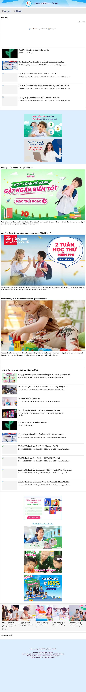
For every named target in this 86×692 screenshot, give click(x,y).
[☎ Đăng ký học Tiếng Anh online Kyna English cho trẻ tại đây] (43, 548)
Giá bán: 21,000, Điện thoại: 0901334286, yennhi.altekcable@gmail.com (43, 65)
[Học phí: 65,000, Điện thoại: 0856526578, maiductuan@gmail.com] (9, 401)
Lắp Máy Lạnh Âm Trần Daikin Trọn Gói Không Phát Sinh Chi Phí (44, 86)
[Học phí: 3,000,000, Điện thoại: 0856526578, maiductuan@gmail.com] (9, 389)
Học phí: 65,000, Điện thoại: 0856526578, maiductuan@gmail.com (40, 401)
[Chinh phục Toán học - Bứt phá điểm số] (43, 194)
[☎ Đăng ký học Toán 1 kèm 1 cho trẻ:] (43, 136)
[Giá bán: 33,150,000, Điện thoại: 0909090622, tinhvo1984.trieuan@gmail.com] (10, 89)
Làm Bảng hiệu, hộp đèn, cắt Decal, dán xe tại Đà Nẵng (39, 410)
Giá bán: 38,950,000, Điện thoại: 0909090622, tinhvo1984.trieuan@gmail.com (44, 473)
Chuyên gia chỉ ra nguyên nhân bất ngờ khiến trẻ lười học (9, 625)
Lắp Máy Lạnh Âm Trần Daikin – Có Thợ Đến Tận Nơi (39, 458)
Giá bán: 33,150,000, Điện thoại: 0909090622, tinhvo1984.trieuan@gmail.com (44, 88)
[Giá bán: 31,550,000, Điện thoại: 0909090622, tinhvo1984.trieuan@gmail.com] (9, 461)
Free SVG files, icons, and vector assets (34, 50)
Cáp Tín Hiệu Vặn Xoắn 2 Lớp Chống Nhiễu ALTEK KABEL (41, 62)
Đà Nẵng (20, 415)
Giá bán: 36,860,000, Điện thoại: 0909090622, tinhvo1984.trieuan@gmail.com (44, 100)
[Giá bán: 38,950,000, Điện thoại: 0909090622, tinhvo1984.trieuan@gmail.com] (9, 473)
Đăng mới (53, 29)
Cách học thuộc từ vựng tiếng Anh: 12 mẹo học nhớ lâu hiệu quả (26, 233)
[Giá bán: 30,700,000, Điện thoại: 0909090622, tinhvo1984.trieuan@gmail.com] (10, 77)
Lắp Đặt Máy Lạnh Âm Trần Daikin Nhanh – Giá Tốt (39, 98)
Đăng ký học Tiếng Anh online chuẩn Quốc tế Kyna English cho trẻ (44, 375)
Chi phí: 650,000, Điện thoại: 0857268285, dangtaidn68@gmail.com (40, 413)
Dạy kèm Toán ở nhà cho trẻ (29, 398)
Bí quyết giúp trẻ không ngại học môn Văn (26, 625)
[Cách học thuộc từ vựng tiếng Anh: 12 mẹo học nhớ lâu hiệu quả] (43, 260)
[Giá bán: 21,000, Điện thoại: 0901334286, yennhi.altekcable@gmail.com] (10, 65)
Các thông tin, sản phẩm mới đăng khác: (20, 370)
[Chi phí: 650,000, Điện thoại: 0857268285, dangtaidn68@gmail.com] (9, 413)
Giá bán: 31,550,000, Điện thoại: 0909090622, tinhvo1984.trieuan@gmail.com (44, 461)
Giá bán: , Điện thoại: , (26, 53)
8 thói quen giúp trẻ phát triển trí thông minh (58, 625)
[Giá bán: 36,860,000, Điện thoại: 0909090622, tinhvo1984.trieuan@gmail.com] (10, 101)
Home (4, 17)
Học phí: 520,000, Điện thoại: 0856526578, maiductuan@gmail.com (40, 377)
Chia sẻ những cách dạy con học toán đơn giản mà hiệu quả (24, 299)
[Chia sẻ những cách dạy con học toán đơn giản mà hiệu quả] (43, 325)
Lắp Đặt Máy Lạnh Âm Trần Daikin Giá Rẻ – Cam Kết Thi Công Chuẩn (45, 470)
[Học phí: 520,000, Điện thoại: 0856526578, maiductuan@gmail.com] (9, 378)
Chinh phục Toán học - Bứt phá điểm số (17, 168)
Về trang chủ (6, 635)
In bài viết (44, 29)
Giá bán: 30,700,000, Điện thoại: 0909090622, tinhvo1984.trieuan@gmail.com (44, 77)
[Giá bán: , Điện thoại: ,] (10, 53)
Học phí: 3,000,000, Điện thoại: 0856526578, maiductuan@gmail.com (41, 389)
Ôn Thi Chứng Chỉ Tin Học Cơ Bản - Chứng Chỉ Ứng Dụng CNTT (43, 387)
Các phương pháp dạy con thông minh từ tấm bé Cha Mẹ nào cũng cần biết (75, 625)
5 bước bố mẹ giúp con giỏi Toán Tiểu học (42, 625)
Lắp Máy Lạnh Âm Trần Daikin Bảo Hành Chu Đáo (38, 74)
